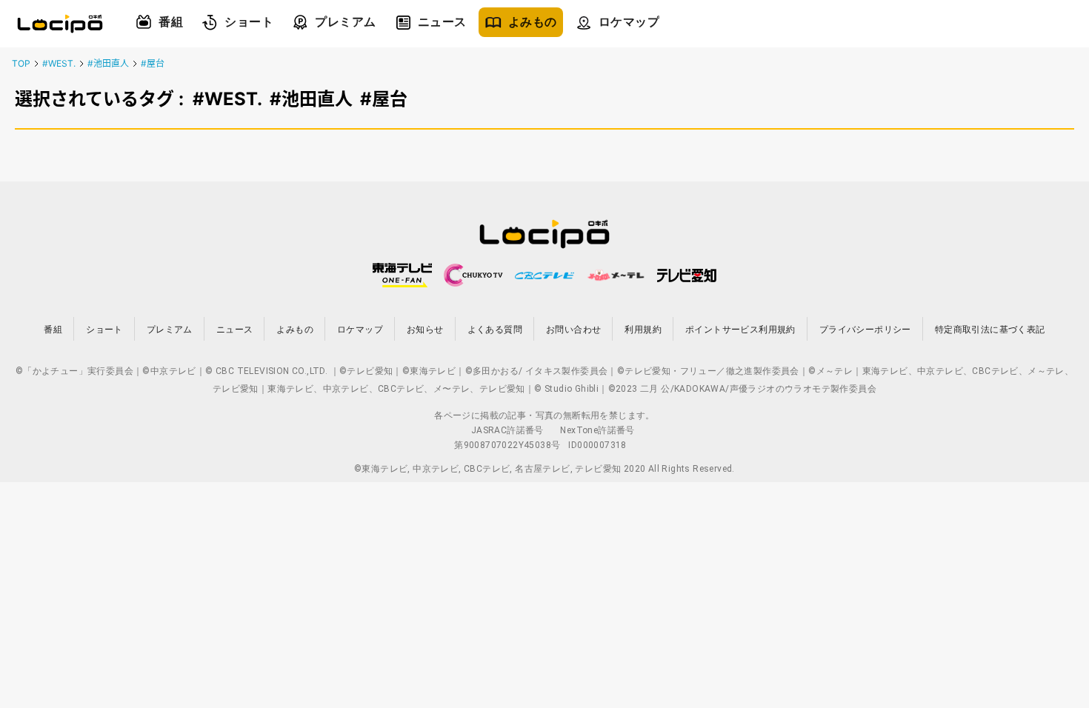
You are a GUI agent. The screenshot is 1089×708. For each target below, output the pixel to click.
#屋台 (152, 63)
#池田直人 (108, 63)
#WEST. (59, 63)
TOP (21, 63)
